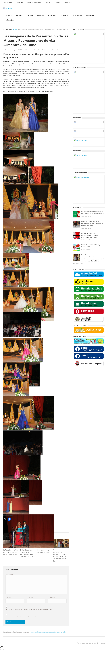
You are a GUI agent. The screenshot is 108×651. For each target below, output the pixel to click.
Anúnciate (57, 2)
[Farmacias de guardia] (89, 311)
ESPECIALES (90, 15)
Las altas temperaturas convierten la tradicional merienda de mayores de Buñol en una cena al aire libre (92, 258)
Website (52, 597)
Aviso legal (20, 2)
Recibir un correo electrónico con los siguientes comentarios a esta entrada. (29, 609)
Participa (47, 2)
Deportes (40, 15)
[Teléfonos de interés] (89, 282)
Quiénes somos (7, 2)
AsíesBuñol (10, 20)
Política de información (34, 2)
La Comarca (64, 15)
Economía (51, 15)
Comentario (9, 574)
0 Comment (28, 50)
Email (30, 597)
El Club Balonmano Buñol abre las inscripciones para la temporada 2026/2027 (92, 235)
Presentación (55, 50)
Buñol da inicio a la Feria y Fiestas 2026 (90, 246)
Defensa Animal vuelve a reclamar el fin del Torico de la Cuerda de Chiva (92, 224)
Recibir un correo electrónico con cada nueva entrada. (22, 617)
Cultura (30, 15)
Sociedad (19, 15)
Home (15, 29)
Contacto (67, 2)
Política (8, 15)
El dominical (77, 15)
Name (9, 597)
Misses (49, 50)
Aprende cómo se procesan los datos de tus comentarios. (48, 632)
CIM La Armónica (42, 50)
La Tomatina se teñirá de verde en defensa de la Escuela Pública (93, 213)
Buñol (35, 50)
